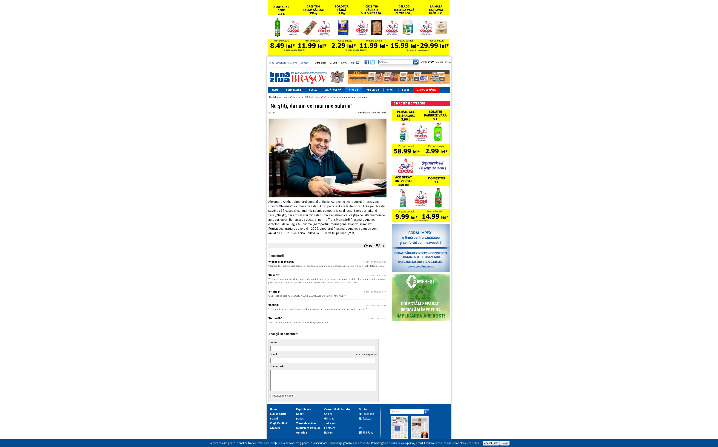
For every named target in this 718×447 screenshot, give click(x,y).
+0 (370, 246)
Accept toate (491, 443)
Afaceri (353, 89)
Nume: (274, 342)
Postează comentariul (283, 395)
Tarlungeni (330, 423)
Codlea (328, 414)
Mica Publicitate (277, 62)
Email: (274, 354)
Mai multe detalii (469, 443)
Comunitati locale (337, 409)
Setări (505, 443)
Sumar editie (293, 89)
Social (313, 89)
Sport (391, 89)
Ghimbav (329, 418)
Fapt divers (373, 89)
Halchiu (328, 432)
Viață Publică (333, 89)
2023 (307, 96)
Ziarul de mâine (426, 89)
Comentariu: (277, 366)
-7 (382, 246)
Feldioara (329, 428)
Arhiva (293, 62)
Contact (305, 62)
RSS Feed (368, 432)
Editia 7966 (320, 96)
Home (275, 89)
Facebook (368, 414)
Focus (405, 89)
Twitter (367, 418)
